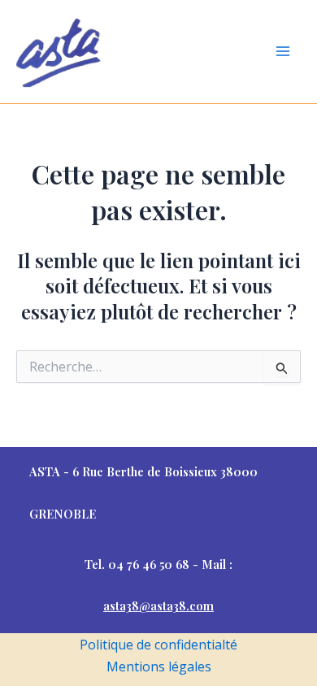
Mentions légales (158, 666)
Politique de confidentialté (158, 644)
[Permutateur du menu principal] (283, 51)
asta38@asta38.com (158, 605)
